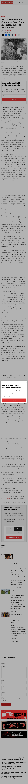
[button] (14, 392)
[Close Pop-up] (26, 382)
